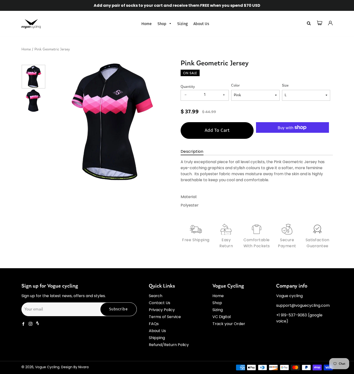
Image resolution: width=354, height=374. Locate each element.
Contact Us (159, 303)
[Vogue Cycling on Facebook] (23, 324)
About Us (201, 23)
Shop (162, 23)
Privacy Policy (162, 310)
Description (192, 151)
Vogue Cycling (47, 367)
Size (285, 85)
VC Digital (221, 317)
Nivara (83, 367)
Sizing (182, 23)
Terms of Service (165, 317)
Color (235, 85)
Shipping (157, 338)
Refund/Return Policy (169, 344)
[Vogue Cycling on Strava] (38, 324)
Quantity (188, 87)
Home (146, 23)
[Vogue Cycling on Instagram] (31, 324)
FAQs (154, 324)
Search (155, 296)
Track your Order (228, 324)
